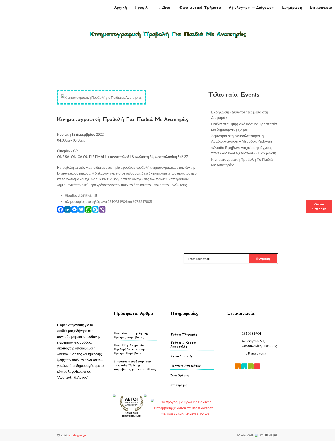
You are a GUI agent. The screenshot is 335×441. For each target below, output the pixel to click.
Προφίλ (141, 7)
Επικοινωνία (321, 7)
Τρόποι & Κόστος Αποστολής (183, 344)
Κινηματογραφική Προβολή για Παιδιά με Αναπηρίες (184, 42)
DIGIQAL (270, 435)
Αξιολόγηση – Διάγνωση (251, 7)
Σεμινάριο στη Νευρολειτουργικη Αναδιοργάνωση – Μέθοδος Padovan (241, 138)
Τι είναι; (163, 7)
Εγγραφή (263, 258)
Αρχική (120, 7)
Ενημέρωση (292, 7)
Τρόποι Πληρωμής (183, 334)
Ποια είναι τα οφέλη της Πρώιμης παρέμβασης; (131, 335)
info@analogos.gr (255, 353)
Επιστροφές (178, 385)
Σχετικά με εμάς (181, 356)
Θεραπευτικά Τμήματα (200, 7)
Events (140, 42)
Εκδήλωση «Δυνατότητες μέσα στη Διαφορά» (239, 115)
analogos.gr (77, 435)
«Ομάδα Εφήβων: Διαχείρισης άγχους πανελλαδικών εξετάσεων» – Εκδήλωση (243, 150)
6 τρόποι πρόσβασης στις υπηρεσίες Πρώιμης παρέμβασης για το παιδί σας (135, 365)
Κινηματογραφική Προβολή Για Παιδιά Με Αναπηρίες (242, 162)
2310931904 (251, 333)
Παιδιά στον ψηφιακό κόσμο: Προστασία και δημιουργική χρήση (244, 126)
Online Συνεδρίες (319, 206)
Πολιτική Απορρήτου (185, 366)
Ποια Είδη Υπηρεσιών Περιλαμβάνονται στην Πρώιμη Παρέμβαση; (129, 349)
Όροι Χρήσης (179, 375)
